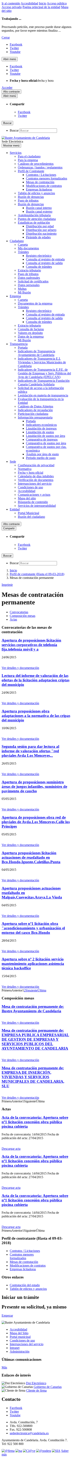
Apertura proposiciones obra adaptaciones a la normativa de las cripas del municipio (36, 715)
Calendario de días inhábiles (36, 476)
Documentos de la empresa (35, 303)
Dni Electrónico (36, 1383)
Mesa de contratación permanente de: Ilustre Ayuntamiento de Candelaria (33, 1008)
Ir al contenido (11, 3)
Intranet (14, 1348)
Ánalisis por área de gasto (42, 454)
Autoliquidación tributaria (34, 215)
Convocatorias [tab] (19, 612)
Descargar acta (11, 1148)
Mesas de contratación (40, 182)
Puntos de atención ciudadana (37, 219)
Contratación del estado (25, 1285)
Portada (23, 347)
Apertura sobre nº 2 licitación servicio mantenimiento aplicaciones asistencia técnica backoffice (33, 963)
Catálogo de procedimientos (36, 163)
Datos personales (29, 285)
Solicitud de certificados (33, 281)
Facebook (24, 112)
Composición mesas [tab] (22, 615)
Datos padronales (29, 277)
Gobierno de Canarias (48, 1387)
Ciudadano (17, 241)
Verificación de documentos (35, 480)
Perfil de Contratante (31, 171)
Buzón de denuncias (31, 197)
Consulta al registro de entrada (45, 259)
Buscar (14, 130)
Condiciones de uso (30, 487)
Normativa (24, 469)
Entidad (15, 509)
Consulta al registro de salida (44, 263)
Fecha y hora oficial (30, 472)
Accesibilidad (29, 3)
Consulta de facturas (31, 329)
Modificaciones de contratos (44, 186)
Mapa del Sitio (19, 1333)
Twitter (22, 115)
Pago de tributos (28, 200)
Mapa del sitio (27, 498)
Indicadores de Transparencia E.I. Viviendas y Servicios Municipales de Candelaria (42, 362)
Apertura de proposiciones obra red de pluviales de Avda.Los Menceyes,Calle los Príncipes (36, 821)
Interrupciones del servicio (35, 483)
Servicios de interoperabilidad (37, 505)
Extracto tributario (29, 270)
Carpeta (23, 244)
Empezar (7, 1315)
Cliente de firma (36, 1390)
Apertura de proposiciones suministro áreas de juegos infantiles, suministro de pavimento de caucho (34, 786)
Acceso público (57, 3)
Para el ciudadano (29, 156)
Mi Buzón (24, 292)
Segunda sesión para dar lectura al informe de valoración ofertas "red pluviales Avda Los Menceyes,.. (30, 751)
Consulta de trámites (39, 266)
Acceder (7, 87)
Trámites (23, 252)
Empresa (15, 296)
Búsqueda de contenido (33, 502)
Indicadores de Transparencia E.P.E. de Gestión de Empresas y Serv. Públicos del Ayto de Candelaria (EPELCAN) (44, 373)
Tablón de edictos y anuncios (36, 193)
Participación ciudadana (33, 413)
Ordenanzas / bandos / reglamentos (40, 167)
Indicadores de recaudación (35, 410)
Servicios (15, 152)
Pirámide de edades (38, 237)
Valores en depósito (30, 333)
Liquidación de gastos (40, 432)
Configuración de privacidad (36, 465)
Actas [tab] (13, 619)
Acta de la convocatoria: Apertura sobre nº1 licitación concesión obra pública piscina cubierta (35, 1122)
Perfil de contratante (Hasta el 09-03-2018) (37, 574)
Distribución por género (41, 230)
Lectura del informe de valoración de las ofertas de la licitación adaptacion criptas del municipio (35, 680)
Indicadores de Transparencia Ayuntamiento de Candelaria (36, 353)
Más (4, 1367)
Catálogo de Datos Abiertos (35, 406)
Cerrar (6, 37)
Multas (22, 288)
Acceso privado (12, 7)
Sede (13, 461)
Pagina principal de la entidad (41, 7)
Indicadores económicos (41, 424)
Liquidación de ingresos (41, 428)
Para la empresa (28, 160)
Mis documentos (28, 248)
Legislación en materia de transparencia (43, 395)
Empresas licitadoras (39, 189)
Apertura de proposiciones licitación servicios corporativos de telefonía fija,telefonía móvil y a (31, 644)
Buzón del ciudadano (31, 516)
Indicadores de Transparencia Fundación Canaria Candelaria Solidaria (44, 382)
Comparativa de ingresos (42, 439)
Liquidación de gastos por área (45, 436)
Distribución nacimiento (41, 233)
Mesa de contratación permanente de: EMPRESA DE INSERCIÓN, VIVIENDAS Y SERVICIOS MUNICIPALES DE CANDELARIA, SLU (33, 1077)
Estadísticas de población (34, 222)
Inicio (42, 3)
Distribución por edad (40, 226)
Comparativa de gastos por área (46, 443)
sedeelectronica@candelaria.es (29, 1433)
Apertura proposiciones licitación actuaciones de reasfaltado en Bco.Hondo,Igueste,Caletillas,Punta (31, 857)
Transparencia (19, 344)
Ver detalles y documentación (20, 668)
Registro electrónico (39, 255)
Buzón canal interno (39, 208)
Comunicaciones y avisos (34, 494)
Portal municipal (20, 1337)
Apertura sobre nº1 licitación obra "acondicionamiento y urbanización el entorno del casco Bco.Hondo (33, 928)
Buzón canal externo (39, 211)
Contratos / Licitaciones (41, 174)
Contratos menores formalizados (46, 178)
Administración (19, 1351)
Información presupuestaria (35, 417)
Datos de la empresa (31, 336)
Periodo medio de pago (41, 458)
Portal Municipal (28, 513)
